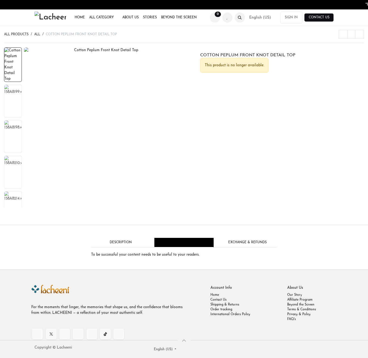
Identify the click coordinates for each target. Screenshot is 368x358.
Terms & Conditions (301, 309)
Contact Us (319, 17)
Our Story (294, 295)
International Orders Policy (230, 314)
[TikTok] (105, 334)
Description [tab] (121, 242)
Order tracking (221, 309)
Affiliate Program (300, 299)
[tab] (183, 243)
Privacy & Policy (299, 314)
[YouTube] (78, 334)
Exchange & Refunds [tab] (247, 242)
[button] (240, 17)
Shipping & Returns (224, 304)
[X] (51, 334)
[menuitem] (79, 17)
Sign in (291, 17)
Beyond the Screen (300, 304)
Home (214, 295)
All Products (16, 34)
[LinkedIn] (64, 334)
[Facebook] (37, 334)
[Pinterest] (118, 334)
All (37, 34)
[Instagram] (91, 334)
